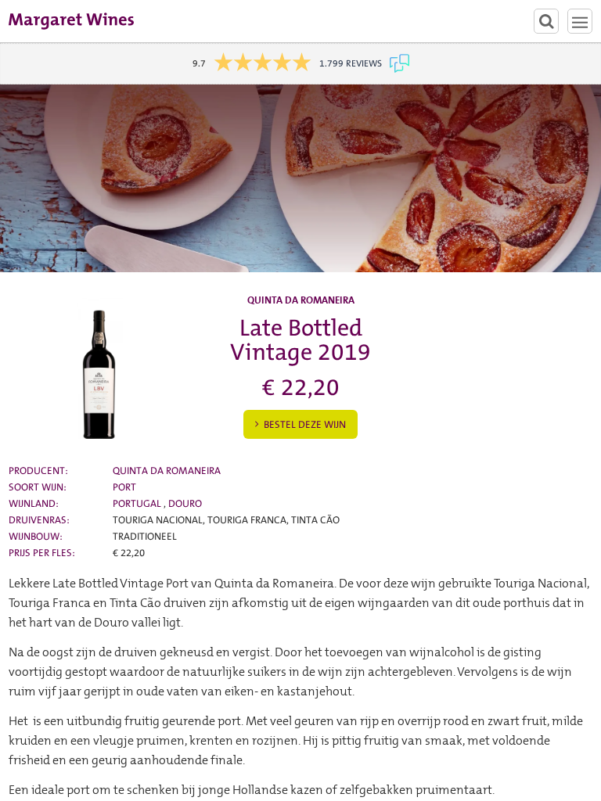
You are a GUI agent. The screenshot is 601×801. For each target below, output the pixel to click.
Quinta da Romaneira (167, 470)
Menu (579, 21)
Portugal (138, 503)
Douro (185, 503)
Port (124, 487)
